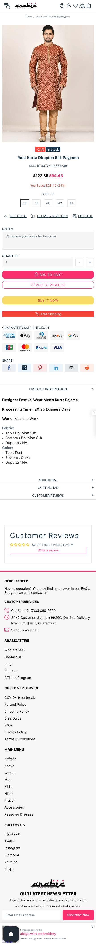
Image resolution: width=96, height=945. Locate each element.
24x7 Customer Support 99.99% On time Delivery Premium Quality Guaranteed (50, 620)
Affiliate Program (17, 678)
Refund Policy (15, 704)
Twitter (10, 841)
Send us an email (24, 630)
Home (29, 16)
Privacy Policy (15, 732)
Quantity (10, 256)
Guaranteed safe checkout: (26, 328)
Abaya (9, 766)
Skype (9, 869)
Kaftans (10, 759)
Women (10, 773)
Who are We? (14, 650)
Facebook (12, 834)
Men (7, 780)
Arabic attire (25, 5)
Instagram (12, 848)
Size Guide (13, 718)
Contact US (13, 657)
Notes (7, 229)
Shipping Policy (16, 711)
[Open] (11, 934)
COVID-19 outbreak (19, 697)
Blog (8, 664)
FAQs (8, 725)
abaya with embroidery (38, 934)
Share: (7, 360)
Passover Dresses (18, 814)
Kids (8, 786)
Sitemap (10, 671)
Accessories (14, 807)
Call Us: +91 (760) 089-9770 (33, 611)
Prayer (9, 800)
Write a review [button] (48, 550)
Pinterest (11, 855)
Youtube (11, 862)
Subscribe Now (78, 915)
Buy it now (48, 300)
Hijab (8, 793)
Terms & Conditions (20, 739)
